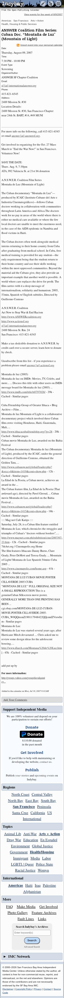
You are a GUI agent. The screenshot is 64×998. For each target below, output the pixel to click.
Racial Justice (25, 870)
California (38, 812)
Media (35, 858)
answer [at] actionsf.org (40, 365)
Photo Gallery (18, 912)
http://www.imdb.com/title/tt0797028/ (23, 392)
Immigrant (20, 858)
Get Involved (48, 906)
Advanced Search (32, 946)
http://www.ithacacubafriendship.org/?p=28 (26, 431)
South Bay (48, 800)
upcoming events (44, 775)
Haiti (28, 885)
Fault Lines (26, 918)
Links (42, 918)
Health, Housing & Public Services (19, 24)
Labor (46, 858)
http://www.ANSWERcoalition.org (21, 317)
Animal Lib (12, 833)
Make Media (26, 906)
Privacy (38, 989)
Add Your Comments (15, 700)
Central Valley (42, 794)
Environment (20, 845)
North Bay (15, 800)
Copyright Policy (23, 989)
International (32, 818)
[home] (30, 4)
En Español (48, 839)
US (49, 812)
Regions (9, 787)
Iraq (38, 885)
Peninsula (44, 806)
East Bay (32, 800)
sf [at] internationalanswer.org (18, 85)
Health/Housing (42, 852)
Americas (6, 20)
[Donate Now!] (32, 734)
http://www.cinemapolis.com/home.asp (23, 568)
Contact (47, 989)
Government (19, 851)
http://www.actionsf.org (15, 321)
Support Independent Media (25, 709)
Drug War (14, 839)
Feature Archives (44, 912)
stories (22, 775)
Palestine (49, 885)
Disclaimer (7, 989)
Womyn (43, 870)
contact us (46, 762)
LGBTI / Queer (22, 864)
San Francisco (20, 20)
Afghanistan (32, 891)
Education (30, 839)
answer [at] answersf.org (26, 136)
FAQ (9, 906)
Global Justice (42, 845)
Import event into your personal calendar (41, 45)
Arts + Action (37, 20)
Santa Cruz (20, 812)
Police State (44, 864)
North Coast (20, 794)
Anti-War (30, 833)
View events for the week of (43, 14)
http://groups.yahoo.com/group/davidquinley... (23, 679)
